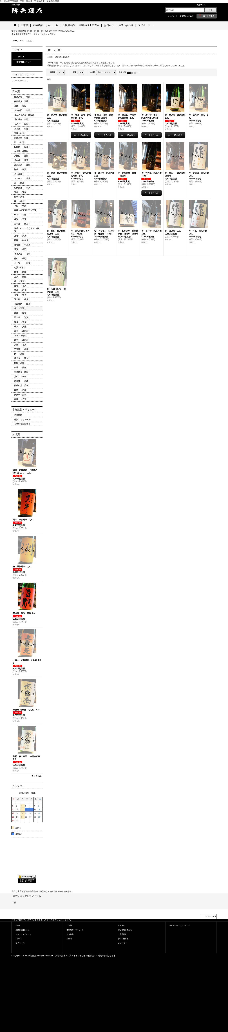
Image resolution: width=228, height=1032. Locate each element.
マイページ (20, 943)
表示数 (53, 72)
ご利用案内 (122, 934)
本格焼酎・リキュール (75, 930)
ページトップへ (210, 916)
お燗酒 (69, 939)
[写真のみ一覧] (130, 72)
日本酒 (69, 925)
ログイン (171, 16)
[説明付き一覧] (137, 72)
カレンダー (122, 943)
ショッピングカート (23, 934)
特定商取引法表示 (125, 930)
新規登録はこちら (186, 16)
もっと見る (37, 776)
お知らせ (121, 925)
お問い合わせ (123, 939)
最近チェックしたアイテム (179, 925)
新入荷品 (70, 934)
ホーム (18, 925)
